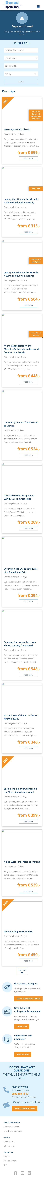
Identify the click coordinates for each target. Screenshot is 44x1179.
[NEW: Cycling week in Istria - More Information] (22, 932)
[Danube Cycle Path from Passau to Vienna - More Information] (22, 425)
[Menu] (38, 6)
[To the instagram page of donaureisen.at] (30, 1173)
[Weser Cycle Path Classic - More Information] (22, 130)
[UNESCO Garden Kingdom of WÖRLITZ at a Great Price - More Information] (22, 498)
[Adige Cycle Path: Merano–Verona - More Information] (22, 862)
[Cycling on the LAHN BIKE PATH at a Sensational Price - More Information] (22, 571)
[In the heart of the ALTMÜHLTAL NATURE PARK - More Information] (22, 718)
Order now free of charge (28, 999)
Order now (22, 1026)
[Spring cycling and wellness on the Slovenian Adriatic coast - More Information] (22, 791)
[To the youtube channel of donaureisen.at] (23, 1173)
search (21, 81)
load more (22, 970)
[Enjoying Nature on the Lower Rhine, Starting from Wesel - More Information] (22, 645)
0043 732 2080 (20, 1087)
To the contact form (24, 1108)
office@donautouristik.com (27, 1102)
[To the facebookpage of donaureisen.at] (15, 1173)
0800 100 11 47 (20, 1093)
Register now (23, 1054)
